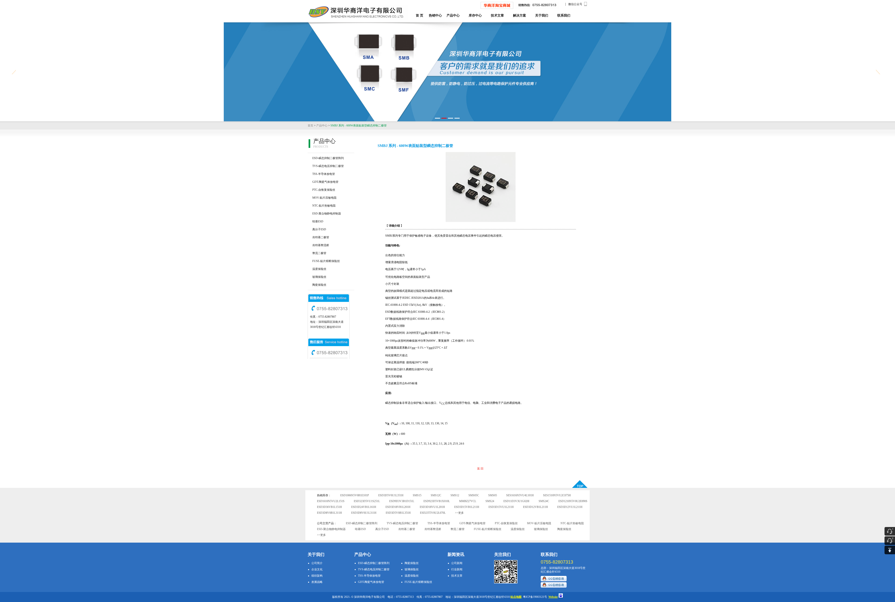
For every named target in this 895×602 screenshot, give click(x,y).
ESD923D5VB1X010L (436, 501)
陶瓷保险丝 (319, 284)
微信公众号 (575, 4)
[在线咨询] (554, 580)
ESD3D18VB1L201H (398, 507)
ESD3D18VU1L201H (432, 507)
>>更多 (459, 512)
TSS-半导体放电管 (323, 174)
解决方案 (519, 15)
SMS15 (417, 495)
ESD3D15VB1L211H (466, 507)
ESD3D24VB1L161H (363, 507)
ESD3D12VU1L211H (569, 507)
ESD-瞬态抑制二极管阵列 (328, 158)
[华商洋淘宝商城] (497, 8)
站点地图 (516, 597)
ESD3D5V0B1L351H (398, 512)
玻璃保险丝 (319, 277)
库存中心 (475, 15)
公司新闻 (456, 563)
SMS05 (492, 495)
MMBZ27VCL (467, 501)
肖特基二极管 (320, 237)
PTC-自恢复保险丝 (323, 189)
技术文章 (497, 15)
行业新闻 (456, 569)
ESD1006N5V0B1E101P (354, 495)
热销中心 (435, 15)
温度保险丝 (319, 269)
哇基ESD (317, 221)
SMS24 (489, 501)
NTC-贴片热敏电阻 (324, 205)
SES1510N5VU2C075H (557, 495)
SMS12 (455, 495)
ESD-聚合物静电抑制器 (326, 213)
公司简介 (317, 563)
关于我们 (541, 15)
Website (553, 597)
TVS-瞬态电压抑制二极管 (328, 166)
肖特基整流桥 (320, 245)
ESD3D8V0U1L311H (363, 512)
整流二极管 (319, 253)
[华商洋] (338, 12)
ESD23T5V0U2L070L (433, 512)
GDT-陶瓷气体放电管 (325, 182)
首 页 (419, 15)
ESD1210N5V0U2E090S (572, 501)
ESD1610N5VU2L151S (330, 501)
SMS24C (544, 501)
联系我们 (563, 15)
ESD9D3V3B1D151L (401, 501)
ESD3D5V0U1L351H (390, 495)
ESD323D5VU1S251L (367, 501)
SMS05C (473, 495)
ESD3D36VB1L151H (329, 507)
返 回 (480, 468)
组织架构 (317, 575)
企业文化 (317, 569)
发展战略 (317, 582)
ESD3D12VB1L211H (535, 507)
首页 (310, 125)
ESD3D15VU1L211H (501, 507)
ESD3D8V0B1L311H (329, 512)
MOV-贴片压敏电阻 (324, 197)
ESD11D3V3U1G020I (516, 501)
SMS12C (436, 495)
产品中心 (453, 15)
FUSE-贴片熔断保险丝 (326, 261)
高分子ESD (319, 229)
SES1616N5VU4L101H (520, 495)
